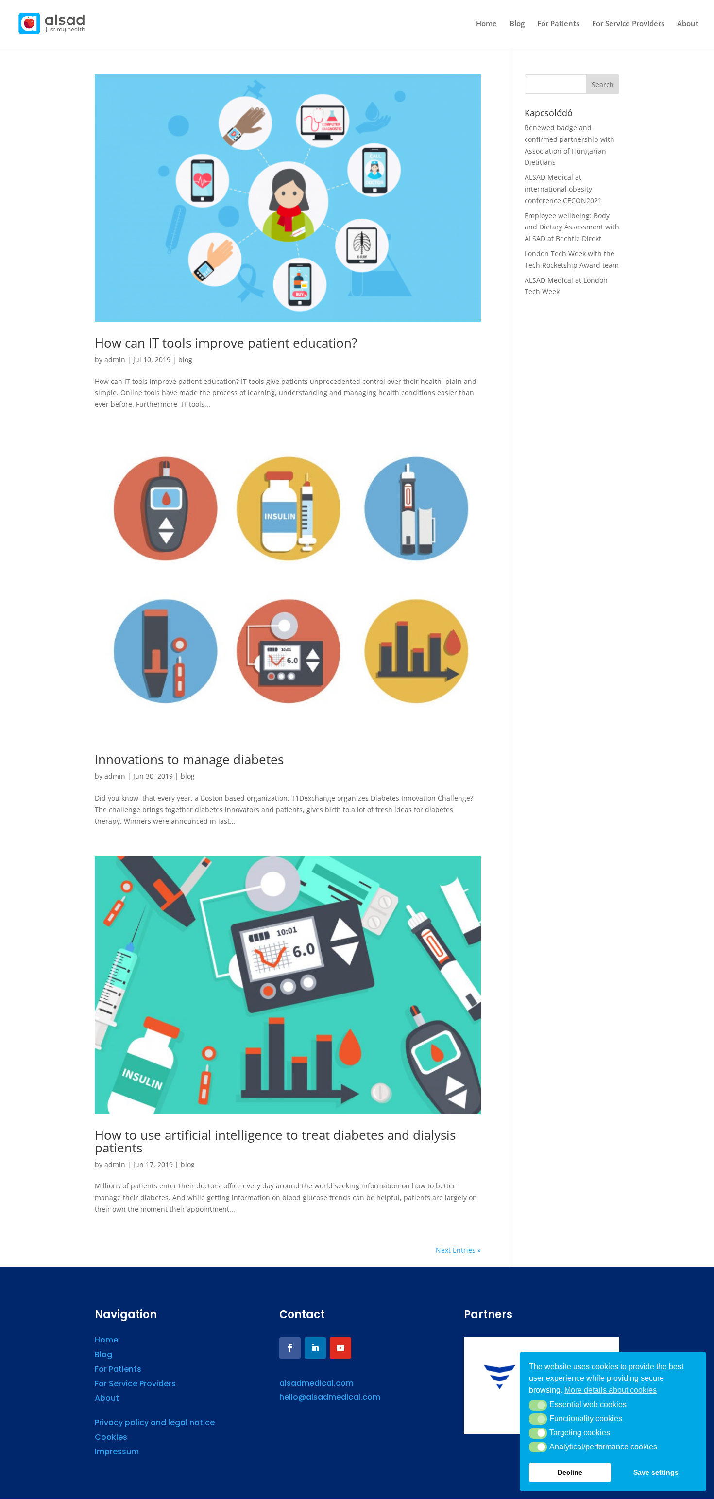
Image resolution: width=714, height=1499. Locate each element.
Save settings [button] (656, 1472)
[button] (538, 1405)
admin (114, 359)
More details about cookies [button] (610, 1390)
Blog (517, 24)
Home (486, 24)
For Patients (558, 24)
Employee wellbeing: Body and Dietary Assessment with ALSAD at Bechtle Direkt (572, 227)
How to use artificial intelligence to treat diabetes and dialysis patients (275, 1141)
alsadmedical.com (316, 1383)
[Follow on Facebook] (290, 1348)
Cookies (111, 1438)
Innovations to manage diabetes (189, 759)
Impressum (117, 1452)
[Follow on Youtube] (340, 1348)
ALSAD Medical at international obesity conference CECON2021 (563, 189)
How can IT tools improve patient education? (226, 342)
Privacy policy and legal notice (155, 1423)
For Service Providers (628, 24)
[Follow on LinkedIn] (315, 1348)
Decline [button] (570, 1472)
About (687, 24)
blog (185, 359)
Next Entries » (458, 1250)
